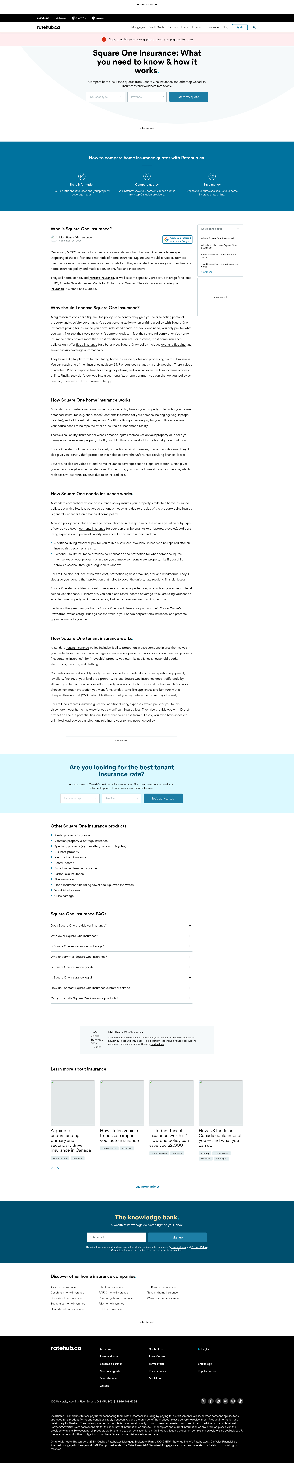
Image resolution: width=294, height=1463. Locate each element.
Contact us (117, 1250)
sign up (178, 1237)
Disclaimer (155, 1378)
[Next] (57, 1169)
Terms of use (156, 1363)
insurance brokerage (166, 252)
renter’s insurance (102, 278)
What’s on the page (211, 228)
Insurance (213, 27)
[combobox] (105, 97)
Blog (225, 27)
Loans (184, 27)
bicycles (119, 846)
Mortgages (138, 27)
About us (105, 1349)
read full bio (157, 1044)
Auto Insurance (60, 1158)
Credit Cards (156, 27)
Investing (197, 27)
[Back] (52, 1169)
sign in (240, 27)
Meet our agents (110, 1371)
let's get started (163, 798)
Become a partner (111, 1363)
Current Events (221, 1153)
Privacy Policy (199, 1247)
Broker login (205, 1363)
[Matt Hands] (54, 239)
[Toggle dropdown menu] (122, 97)
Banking (173, 27)
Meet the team (109, 1378)
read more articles (147, 1186)
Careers (104, 1385)
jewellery (94, 846)
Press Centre (157, 1356)
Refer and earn (109, 1356)
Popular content (208, 1371)
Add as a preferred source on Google (180, 239)
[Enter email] (116, 1237)
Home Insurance (159, 1153)
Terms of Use (179, 1247)
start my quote (188, 97)
